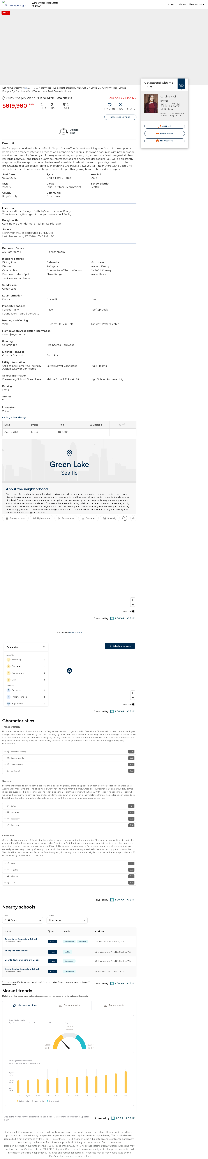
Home (171, 4)
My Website (166, 141)
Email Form (166, 133)
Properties (197, 6)
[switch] (109, 107)
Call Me (166, 126)
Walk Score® (75, 632)
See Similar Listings (120, 117)
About (182, 4)
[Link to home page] (15, 4)
